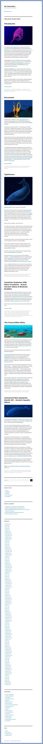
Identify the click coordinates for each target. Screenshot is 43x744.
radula (11, 256)
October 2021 (8, 601)
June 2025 (7, 542)
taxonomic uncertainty (19, 167)
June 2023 (7, 575)
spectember (7, 713)
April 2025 (7, 545)
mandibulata (29, 90)
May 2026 (7, 528)
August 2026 (8, 523)
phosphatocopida (23, 315)
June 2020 (7, 624)
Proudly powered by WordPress (15, 740)
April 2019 (7, 645)
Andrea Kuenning (9, 513)
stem (27, 64)
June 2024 (7, 558)
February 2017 (8, 683)
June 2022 (7, 591)
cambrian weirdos (11, 313)
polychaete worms (8, 157)
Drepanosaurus (20, 512)
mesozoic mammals (9, 706)
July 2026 (7, 525)
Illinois (17, 122)
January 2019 (8, 649)
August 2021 (7, 604)
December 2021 (8, 598)
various (20, 156)
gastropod (14, 259)
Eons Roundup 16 (8, 495)
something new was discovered (14, 255)
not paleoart (7, 707)
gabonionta (19, 391)
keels (17, 227)
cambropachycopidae (25, 313)
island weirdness (8, 703)
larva (28, 314)
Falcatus (16, 513)
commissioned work (9, 698)
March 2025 (7, 547)
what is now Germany (27, 70)
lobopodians (29, 156)
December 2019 (8, 633)
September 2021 (8, 602)
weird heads (7, 720)
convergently (21, 259)
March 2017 (7, 681)
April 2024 (7, 561)
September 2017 (8, 672)
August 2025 (8, 540)
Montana (29, 211)
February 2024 (8, 564)
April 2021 (7, 610)
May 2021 (7, 608)
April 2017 (7, 680)
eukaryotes (22, 371)
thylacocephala (7, 91)
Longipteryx (21, 506)
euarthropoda (14, 314)
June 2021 (7, 607)
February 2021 (8, 612)
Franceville (26, 354)
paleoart (13, 89)
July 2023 (7, 573)
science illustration (18, 89)
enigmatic (6, 121)
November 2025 (8, 535)
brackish (6, 154)
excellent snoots (15, 90)
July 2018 (7, 658)
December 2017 (8, 668)
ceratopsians (8, 697)
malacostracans (20, 61)
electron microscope (15, 300)
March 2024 (7, 563)
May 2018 (7, 661)
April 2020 (7, 627)
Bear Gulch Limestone (25, 419)
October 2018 (8, 653)
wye (23, 167)
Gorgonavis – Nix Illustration (11, 506)
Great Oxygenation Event (11, 379)
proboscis (12, 258)
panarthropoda (11, 315)
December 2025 (8, 534)
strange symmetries (9, 714)
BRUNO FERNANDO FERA (10, 508)
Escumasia (9, 97)
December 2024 (8, 550)
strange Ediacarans (21, 345)
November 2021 (8, 599)
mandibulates (7, 66)
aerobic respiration (21, 382)
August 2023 (7, 572)
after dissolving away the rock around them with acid (20, 298)
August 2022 (8, 588)
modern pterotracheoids (26, 261)
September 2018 (8, 655)
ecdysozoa (10, 314)
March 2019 (7, 646)
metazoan (9, 246)
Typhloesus (9, 174)
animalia (29, 166)
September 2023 (8, 570)
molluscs (14, 157)
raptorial (7, 83)
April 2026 (7, 529)
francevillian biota (14, 391)
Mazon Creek (7, 122)
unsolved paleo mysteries (10, 719)
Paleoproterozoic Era (8, 361)
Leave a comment (28, 276)
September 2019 (8, 637)
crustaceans (23, 60)
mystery (17, 207)
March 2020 (7, 629)
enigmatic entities (7, 167)
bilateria (12, 275)
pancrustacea (17, 315)
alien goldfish (18, 471)
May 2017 (7, 678)
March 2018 (7, 664)
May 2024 (7, 560)
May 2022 (7, 592)
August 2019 (7, 639)
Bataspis (7, 490)
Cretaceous (28, 50)
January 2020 (8, 631)
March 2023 (7, 579)
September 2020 (8, 620)
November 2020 (8, 617)
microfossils (14, 293)
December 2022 (8, 582)
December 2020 (8, 615)
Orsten (21, 293)
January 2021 (8, 614)
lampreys (26, 157)
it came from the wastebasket (11, 704)
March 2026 (7, 531)
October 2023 (8, 569)
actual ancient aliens (25, 89)
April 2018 (7, 662)
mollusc (5, 259)
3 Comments (12, 91)
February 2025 (8, 548)
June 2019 (7, 642)
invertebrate (24, 90)
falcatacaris (20, 90)
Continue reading (7, 86)
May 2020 (7, 626)
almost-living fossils (9, 694)
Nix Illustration (9, 6)
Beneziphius (7, 496)
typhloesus (22, 276)
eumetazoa (22, 275)
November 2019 (8, 634)
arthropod (6, 90)
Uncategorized (8, 717)
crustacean (10, 90)
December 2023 (8, 566)
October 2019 (8, 636)
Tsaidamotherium (21, 508)
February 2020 (8, 630)
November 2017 (8, 669)
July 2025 (7, 541)
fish (23, 157)
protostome (28, 315)
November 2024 (8, 551)
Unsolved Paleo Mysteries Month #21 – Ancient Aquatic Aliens (17, 400)
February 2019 (8, 648)
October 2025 (8, 537)
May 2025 (7, 544)
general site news (9, 701)
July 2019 (7, 640)
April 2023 (7, 577)
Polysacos (7, 493)
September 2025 (8, 538)
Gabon (5, 355)
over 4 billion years (25, 339)
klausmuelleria (24, 314)
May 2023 (7, 576)
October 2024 (8, 553)
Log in (6, 730)
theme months (22, 470)
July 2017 (7, 675)
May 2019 (7, 643)
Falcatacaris (9, 24)
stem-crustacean (12, 316)
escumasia (13, 167)
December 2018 (8, 650)
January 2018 (8, 666)
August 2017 (7, 674)
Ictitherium (7, 492)
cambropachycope (17, 313)
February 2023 (8, 580)
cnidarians (19, 141)
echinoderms (19, 157)
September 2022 (8, 586)
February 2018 (8, 665)
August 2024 (8, 556)
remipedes (13, 61)
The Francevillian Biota (14, 322)
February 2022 (8, 596)
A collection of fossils (8, 354)
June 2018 (7, 659)
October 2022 (8, 585)
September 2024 (8, 554)
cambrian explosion (9, 696)
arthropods (6, 48)
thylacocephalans (14, 47)
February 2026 (8, 532)
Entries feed (7, 732)
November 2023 (8, 567)
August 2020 (8, 621)
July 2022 (7, 589)
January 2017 (8, 684)
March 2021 (7, 611)
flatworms (18, 453)
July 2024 (7, 557)
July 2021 (7, 605)
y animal (26, 167)
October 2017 (8, 671)
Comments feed (8, 733)
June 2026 (7, 526)
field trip (7, 700)
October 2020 (8, 618)
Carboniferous (27, 121)
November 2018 (8, 652)
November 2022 (8, 583)
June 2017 (7, 677)
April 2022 (7, 594)
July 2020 (7, 623)
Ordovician (8, 50)
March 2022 (7, 595)
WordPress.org (8, 735)
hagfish (30, 157)
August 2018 (7, 656)
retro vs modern (8, 710)
